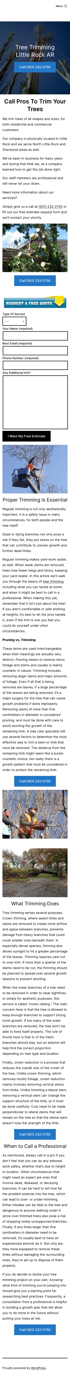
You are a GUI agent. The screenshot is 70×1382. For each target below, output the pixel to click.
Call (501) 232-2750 (35, 67)
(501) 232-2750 (51, 207)
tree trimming (53, 581)
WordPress (38, 1368)
